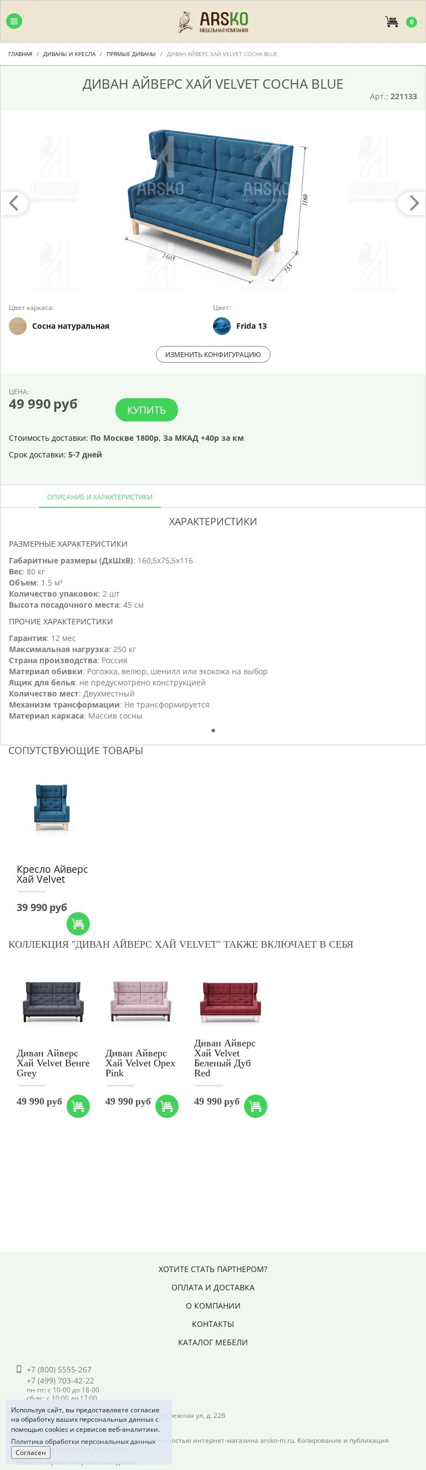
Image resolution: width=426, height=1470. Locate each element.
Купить (146, 409)
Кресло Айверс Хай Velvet (52, 874)
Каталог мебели (213, 1342)
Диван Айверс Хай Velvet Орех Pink (140, 1063)
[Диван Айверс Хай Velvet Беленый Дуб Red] (229, 1002)
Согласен (31, 1452)
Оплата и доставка (213, 1287)
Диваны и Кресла (69, 54)
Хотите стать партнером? (213, 1269)
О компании (213, 1305)
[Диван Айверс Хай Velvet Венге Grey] (52, 1002)
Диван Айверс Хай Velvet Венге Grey (53, 1063)
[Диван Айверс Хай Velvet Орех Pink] (140, 1002)
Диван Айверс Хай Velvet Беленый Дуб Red (225, 1058)
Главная (20, 54)
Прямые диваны (131, 54)
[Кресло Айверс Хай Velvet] (52, 807)
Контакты (213, 1324)
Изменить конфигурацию (213, 354)
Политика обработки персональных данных (83, 1441)
